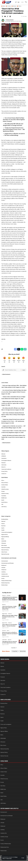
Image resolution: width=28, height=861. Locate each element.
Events (2, 840)
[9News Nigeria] (6, 2)
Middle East (3, 789)
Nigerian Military (4, 731)
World (2, 792)
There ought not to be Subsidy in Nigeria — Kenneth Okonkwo (9, 625)
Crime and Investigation (6, 724)
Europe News (15, 651)
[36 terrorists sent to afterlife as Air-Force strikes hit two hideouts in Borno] (22, 633)
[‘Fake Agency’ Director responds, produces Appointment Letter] (22, 642)
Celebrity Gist (4, 833)
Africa (2, 764)
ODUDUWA (3, 738)
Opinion (2, 666)
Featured (4, 595)
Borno (8, 630)
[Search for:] (12, 370)
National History (4, 752)
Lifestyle (2, 822)
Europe (2, 782)
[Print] (10, 16)
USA (2, 799)
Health (2, 720)
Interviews (3, 680)
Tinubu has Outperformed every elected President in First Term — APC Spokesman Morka (14, 129)
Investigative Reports (5, 673)
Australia (2, 775)
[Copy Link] (8, 16)
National (14, 6)
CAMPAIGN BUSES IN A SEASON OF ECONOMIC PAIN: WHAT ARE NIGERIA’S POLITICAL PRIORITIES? (10, 598)
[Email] (5, 16)
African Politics (4, 768)
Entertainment (4, 812)
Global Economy (4, 778)
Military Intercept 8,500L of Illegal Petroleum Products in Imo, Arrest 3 (9, 617)
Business (3, 713)
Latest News (4, 639)
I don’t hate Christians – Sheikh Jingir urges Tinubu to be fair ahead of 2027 (9, 608)
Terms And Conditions (5, 687)
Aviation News (4, 771)
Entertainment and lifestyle (7, 815)
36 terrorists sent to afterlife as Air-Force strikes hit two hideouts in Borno (10, 634)
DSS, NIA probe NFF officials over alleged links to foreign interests (13, 124)
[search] (16, 2)
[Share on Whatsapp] (21, 349)
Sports (2, 717)
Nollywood (3, 819)
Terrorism (4, 630)
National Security (4, 755)
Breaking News (4, 703)
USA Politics (3, 803)
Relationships (4, 850)
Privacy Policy (4, 691)
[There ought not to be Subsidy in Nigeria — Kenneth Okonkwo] (22, 625)
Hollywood (3, 826)
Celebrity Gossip (4, 836)
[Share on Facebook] (15, 349)
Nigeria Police (4, 727)
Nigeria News (4, 613)
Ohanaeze (3, 741)
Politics (19, 6)
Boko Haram (3, 745)
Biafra (4, 6)
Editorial (2, 662)
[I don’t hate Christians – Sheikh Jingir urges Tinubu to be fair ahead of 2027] (22, 607)
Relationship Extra (5, 847)
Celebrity (3, 829)
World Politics (4, 796)
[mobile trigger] (25, 2)
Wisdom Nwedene (9, 19)
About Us (3, 683)
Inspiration (3, 669)
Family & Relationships (6, 843)
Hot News (9, 6)
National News (23, 651)
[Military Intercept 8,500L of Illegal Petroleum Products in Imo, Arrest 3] (22, 616)
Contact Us (3, 694)
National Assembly (5, 748)
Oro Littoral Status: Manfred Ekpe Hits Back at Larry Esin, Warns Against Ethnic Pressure (14, 119)
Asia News (3, 785)
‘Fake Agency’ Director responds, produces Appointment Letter (9, 642)
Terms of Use (9, 858)
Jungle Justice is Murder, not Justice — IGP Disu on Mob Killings (14, 134)
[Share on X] (2, 16)
